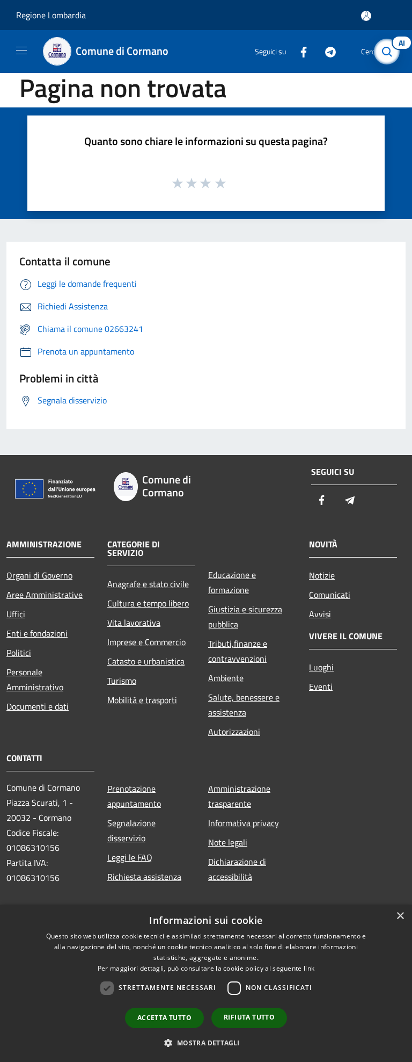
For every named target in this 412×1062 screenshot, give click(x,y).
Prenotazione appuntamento (134, 796)
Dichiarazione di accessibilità (237, 869)
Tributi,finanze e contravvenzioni (237, 651)
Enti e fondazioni (37, 633)
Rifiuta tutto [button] (249, 1017)
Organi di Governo (39, 575)
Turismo (121, 680)
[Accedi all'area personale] (366, 16)
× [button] (400, 916)
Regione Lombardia (51, 15)
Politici (18, 652)
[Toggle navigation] (21, 50)
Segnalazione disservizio (131, 830)
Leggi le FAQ (129, 857)
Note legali (227, 842)
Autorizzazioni (234, 731)
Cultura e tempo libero (148, 603)
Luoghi (321, 667)
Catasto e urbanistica (146, 661)
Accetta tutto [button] (164, 1017)
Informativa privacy (243, 823)
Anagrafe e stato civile (148, 583)
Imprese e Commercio (146, 641)
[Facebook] (299, 51)
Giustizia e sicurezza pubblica (245, 617)
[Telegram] (326, 51)
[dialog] (206, 983)
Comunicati (329, 594)
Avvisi (320, 614)
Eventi (321, 686)
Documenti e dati (37, 706)
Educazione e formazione (232, 582)
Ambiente (226, 677)
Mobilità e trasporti (142, 699)
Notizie (322, 575)
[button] (205, 1042)
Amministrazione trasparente (239, 796)
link (309, 968)
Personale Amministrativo (34, 679)
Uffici (15, 614)
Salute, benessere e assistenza (243, 705)
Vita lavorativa (133, 622)
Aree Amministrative (44, 594)
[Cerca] (389, 51)
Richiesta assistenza (144, 876)
